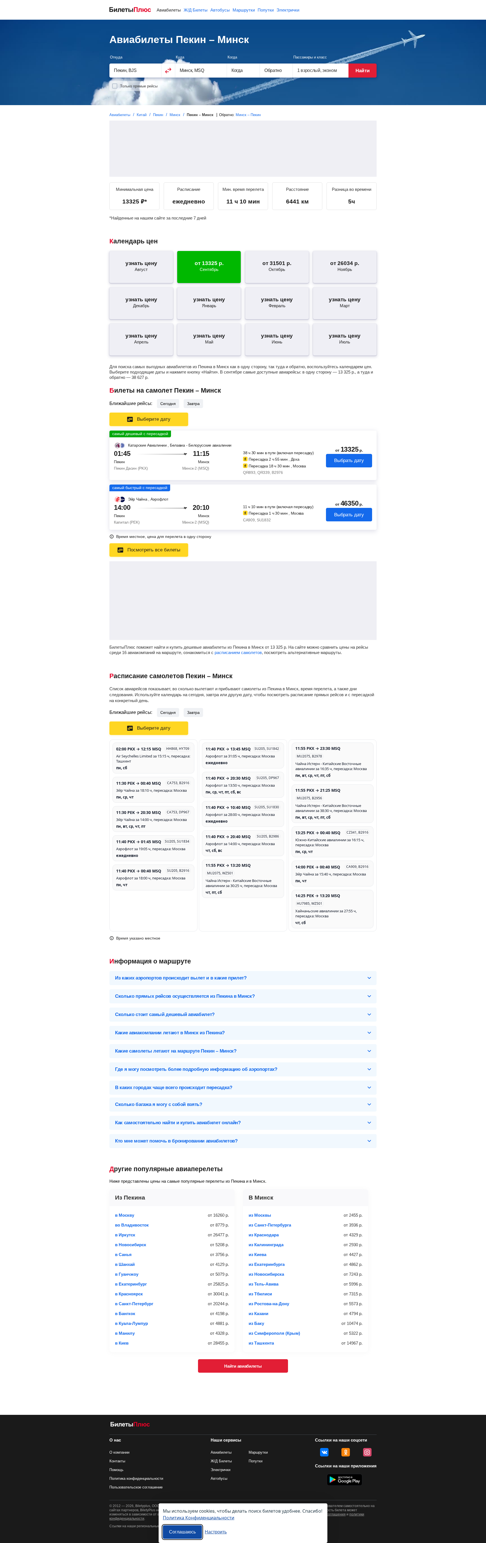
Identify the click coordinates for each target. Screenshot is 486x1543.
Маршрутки (244, 10)
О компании (119, 1452)
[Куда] (201, 70)
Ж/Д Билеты (196, 10)
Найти (362, 70)
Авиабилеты (169, 10)
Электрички (287, 10)
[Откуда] (135, 70)
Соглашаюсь (182, 1532)
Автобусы (220, 10)
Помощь (116, 1470)
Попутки (266, 10)
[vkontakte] (324, 1452)
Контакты (117, 1461)
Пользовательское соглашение (136, 1487)
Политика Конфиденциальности (198, 1517)
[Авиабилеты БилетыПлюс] (130, 1425)
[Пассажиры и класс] (320, 70)
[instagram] (367, 1452)
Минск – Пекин (248, 115)
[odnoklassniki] (345, 1452)
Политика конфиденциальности (136, 1478)
